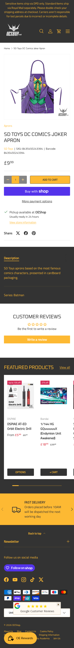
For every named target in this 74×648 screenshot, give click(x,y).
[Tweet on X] (18, 233)
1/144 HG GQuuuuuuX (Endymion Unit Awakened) (50, 431)
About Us (8, 631)
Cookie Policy (46, 631)
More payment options (37, 201)
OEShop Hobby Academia (37, 638)
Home (7, 48)
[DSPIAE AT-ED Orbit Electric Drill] (20, 395)
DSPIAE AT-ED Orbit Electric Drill (19, 426)
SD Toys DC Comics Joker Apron (29, 48)
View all (65, 367)
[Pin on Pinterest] (34, 233)
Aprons (8, 126)
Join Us (56, 638)
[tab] (11, 258)
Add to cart (50, 180)
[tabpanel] (37, 273)
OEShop (16, 625)
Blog (19, 631)
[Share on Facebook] (26, 233)
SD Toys (8, 149)
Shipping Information (49, 635)
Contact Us (30, 631)
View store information (22, 222)
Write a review (37, 339)
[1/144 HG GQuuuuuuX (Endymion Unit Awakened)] (53, 395)
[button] (59, 31)
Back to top (35, 533)
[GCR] (17, 605)
